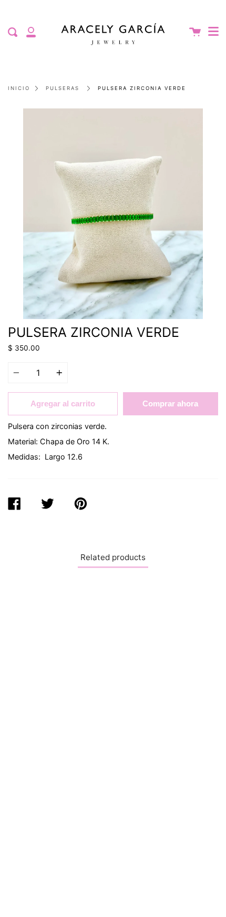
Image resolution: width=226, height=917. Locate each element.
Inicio (19, 88)
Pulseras (62, 88)
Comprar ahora (170, 403)
